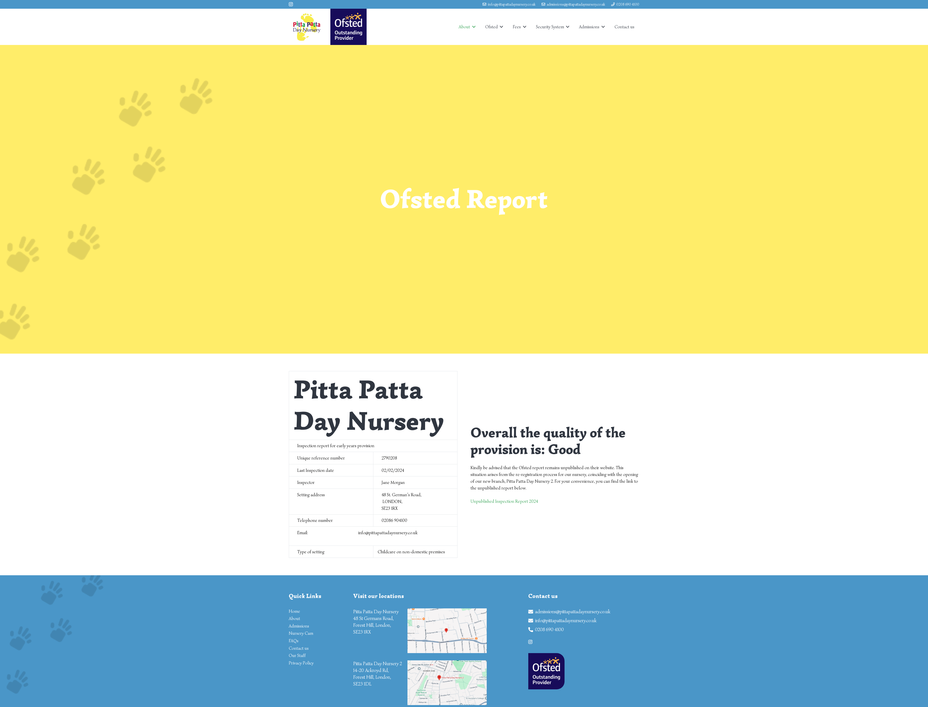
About (294, 618)
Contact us (299, 648)
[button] (473, 27)
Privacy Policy (301, 663)
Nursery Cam (301, 633)
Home (294, 611)
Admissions (299, 626)
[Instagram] (291, 4)
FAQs (293, 640)
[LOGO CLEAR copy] (306, 27)
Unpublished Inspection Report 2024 (504, 501)
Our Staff (297, 655)
